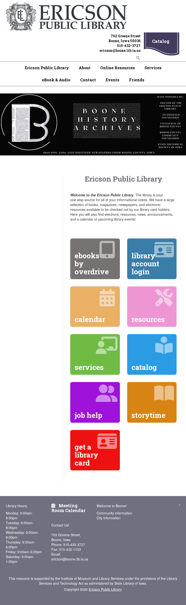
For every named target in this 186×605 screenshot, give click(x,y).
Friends (136, 79)
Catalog (160, 41)
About (85, 67)
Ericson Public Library (47, 67)
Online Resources (117, 67)
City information (109, 517)
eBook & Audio (56, 79)
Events (112, 79)
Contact (88, 79)
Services (153, 67)
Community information (114, 513)
